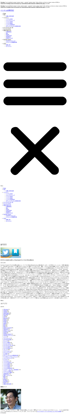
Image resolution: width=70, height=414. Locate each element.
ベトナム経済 (9, 21)
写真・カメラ (6, 375)
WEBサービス (9, 38)
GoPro (4, 315)
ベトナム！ (6, 17)
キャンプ (5, 341)
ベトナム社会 (9, 19)
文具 (4, 378)
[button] (35, 117)
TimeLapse (5, 329)
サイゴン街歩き (7, 348)
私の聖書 (5, 381)
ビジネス (5, 359)
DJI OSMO (5, 314)
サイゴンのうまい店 (8, 27)
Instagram (5, 318)
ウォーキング (6, 338)
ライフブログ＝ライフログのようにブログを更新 (49, 411)
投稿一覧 (8, 44)
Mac (7, 33)
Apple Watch (9, 35)
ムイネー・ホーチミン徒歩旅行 (11, 369)
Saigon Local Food (7, 327)
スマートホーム (7, 351)
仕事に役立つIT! (7, 30)
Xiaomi (4, 332)
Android (5, 311)
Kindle (4, 321)
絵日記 (5, 382)
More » (2, 300)
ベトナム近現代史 (10, 24)
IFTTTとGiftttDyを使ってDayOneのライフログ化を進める (17, 260)
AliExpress (5, 309)
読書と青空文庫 (10, 16)
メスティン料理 (7, 371)
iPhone (7, 34)
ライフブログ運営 (7, 372)
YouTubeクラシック (10, 40)
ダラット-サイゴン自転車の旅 (13, 26)
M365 (4, 324)
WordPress (8, 36)
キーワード (8, 46)
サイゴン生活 (6, 346)
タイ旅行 (5, 353)
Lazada (4, 322)
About (4, 43)
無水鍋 (5, 379)
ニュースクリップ (10, 20)
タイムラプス (6, 352)
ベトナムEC (6, 361)
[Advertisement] (35, 232)
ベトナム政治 (9, 23)
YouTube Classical (7, 334)
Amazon (5, 310)
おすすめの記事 (7, 339)
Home (4, 13)
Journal (4, 320)
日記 (4, 14)
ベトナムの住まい (7, 362)
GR (4, 316)
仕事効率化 (8, 31)
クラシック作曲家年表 (11, 42)
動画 (4, 376)
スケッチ (5, 349)
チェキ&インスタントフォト (10, 356)
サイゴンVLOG (7, 29)
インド (5, 336)
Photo (4, 326)
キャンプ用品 (6, 342)
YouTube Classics (7, 39)
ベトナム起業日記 (7, 10)
